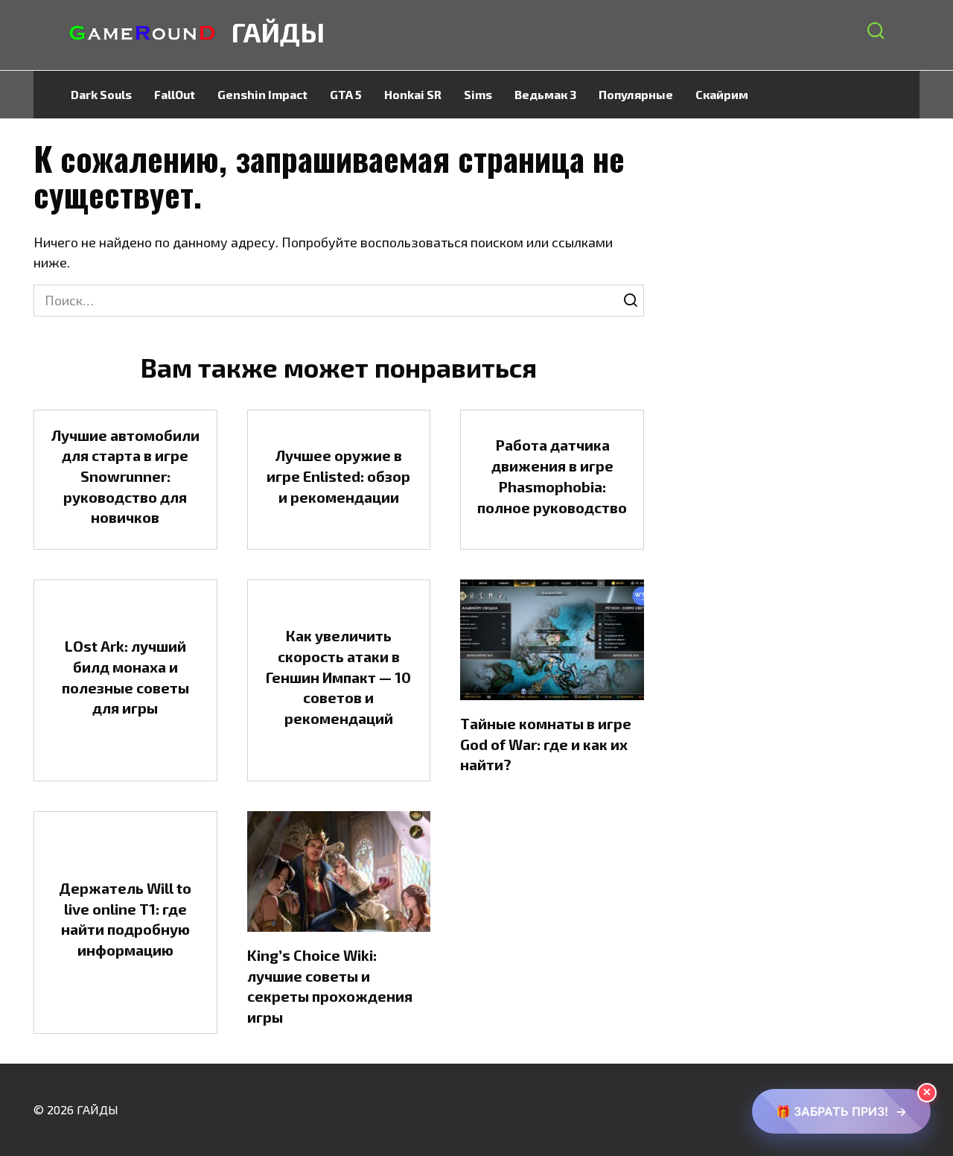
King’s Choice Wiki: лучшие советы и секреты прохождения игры (329, 986)
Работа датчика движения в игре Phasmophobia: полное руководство (552, 475)
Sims (478, 94)
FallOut (174, 94)
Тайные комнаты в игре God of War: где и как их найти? (545, 743)
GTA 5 (346, 94)
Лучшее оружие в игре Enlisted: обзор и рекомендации (338, 475)
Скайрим (721, 94)
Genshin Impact (262, 94)
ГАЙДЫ (278, 32)
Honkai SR (413, 94)
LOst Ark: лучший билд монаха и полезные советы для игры (125, 677)
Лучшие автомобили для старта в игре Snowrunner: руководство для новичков (125, 476)
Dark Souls (101, 94)
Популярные (636, 94)
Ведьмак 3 (545, 94)
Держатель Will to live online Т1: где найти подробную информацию (125, 919)
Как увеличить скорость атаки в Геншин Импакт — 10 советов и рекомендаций (338, 676)
